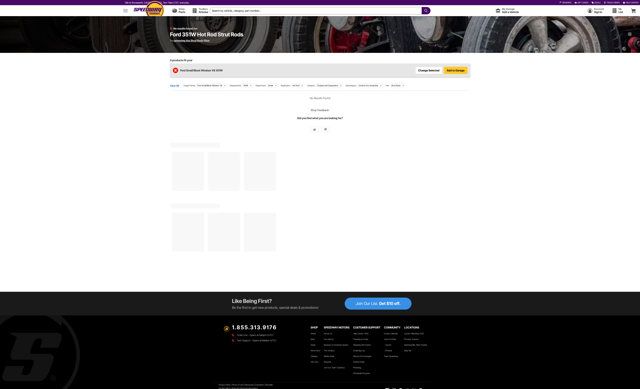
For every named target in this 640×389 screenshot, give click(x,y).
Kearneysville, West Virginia (415, 345)
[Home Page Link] (148, 10)
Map (271, 384)
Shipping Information (362, 345)
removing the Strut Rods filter (192, 40)
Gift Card (314, 362)
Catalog (314, 356)
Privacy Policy (224, 384)
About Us (328, 333)
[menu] (125, 10)
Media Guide (329, 356)
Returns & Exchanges (362, 356)
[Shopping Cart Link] (633, 10)
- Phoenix (388, 350)
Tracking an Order (360, 339)
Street (313, 333)
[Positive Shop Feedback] (315, 129)
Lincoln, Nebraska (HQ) (414, 333)
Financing (357, 367)
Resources (249, 384)
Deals (313, 345)
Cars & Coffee (390, 339)
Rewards (327, 362)
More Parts (315, 350)
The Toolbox (329, 350)
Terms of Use (237, 384)
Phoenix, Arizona (411, 339)
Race (313, 339)
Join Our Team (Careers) (334, 367)
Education (259, 384)
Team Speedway (391, 356)
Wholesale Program (361, 373)
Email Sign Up (359, 350)
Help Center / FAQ (360, 333)
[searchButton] (425, 10)
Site (267, 384)
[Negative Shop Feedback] (325, 129)
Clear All (174, 85)
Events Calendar (391, 333)
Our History (329, 339)
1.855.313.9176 (254, 327)
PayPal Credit (358, 362)
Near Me (407, 350)
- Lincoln (387, 345)
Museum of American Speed (336, 345)
